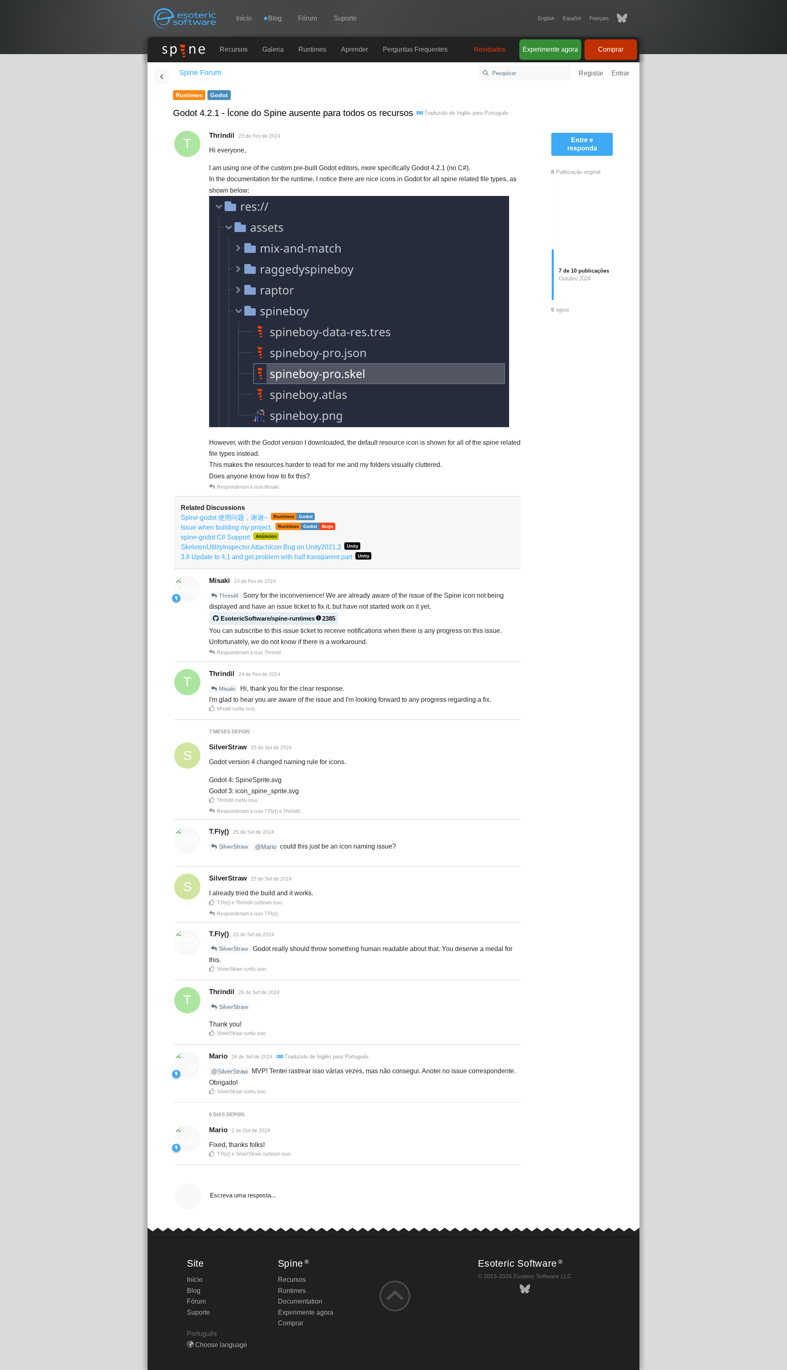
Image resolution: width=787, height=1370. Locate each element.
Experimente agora (550, 49)
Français (599, 18)
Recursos (234, 49)
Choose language (220, 1344)
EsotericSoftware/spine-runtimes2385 (278, 618)
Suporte (345, 18)
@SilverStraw (229, 1071)
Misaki (227, 688)
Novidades (489, 49)
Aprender (354, 49)
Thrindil (228, 595)
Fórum (307, 18)
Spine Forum (200, 72)
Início (244, 18)
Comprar (610, 49)
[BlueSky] (618, 18)
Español (572, 18)
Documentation (300, 1301)
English (546, 18)
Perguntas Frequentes (415, 49)
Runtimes (312, 49)
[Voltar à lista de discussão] (161, 76)
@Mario (265, 846)
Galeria (273, 49)
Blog (193, 1290)
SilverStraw (233, 846)
